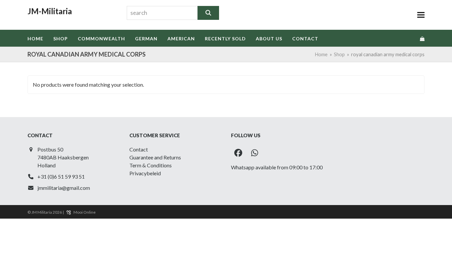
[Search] (208, 13)
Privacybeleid (145, 173)
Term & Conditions (150, 165)
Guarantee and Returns (155, 157)
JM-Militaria (49, 11)
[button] (421, 15)
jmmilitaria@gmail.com (63, 188)
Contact (138, 149)
